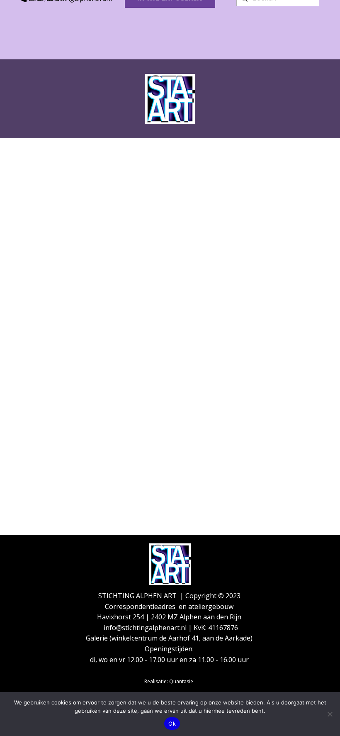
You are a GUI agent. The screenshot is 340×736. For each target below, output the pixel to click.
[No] (329, 714)
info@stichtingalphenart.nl (146, 627)
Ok (172, 723)
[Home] (170, 99)
